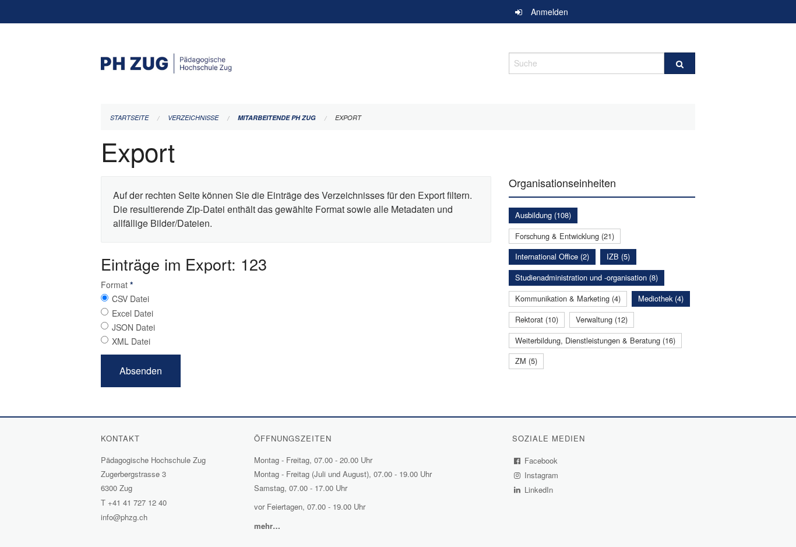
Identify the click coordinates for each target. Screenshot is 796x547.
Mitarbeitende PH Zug (277, 117)
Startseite (129, 117)
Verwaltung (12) (602, 319)
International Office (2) (552, 256)
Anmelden (549, 11)
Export (348, 117)
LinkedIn (539, 489)
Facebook (541, 460)
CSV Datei (130, 298)
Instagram (541, 475)
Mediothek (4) (661, 298)
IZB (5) (618, 256)
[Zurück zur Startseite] (296, 61)
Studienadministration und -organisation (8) (586, 277)
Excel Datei (132, 313)
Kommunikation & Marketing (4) (568, 298)
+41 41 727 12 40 (137, 502)
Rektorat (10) (536, 319)
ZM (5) (526, 360)
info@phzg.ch (124, 517)
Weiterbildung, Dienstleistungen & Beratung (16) (595, 340)
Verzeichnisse (193, 117)
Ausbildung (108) (543, 214)
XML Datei (131, 341)
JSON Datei (133, 327)
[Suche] (679, 63)
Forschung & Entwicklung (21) (564, 235)
